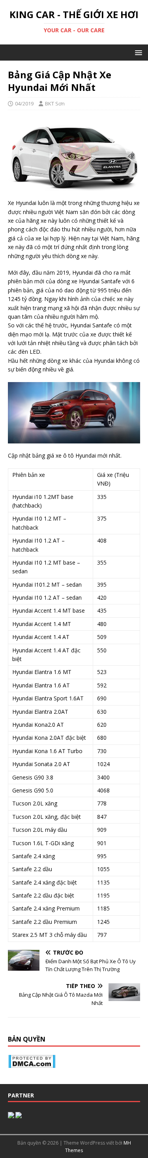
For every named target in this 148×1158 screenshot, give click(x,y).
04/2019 (24, 103)
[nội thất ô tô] (11, 1113)
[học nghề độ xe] (18, 1113)
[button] (137, 52)
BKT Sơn (55, 103)
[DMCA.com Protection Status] (32, 1063)
